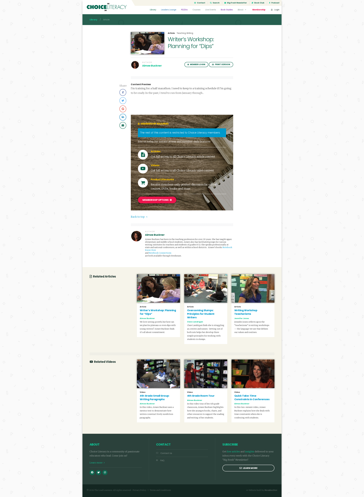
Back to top (138, 216)
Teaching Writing (185, 33)
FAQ (162, 460)
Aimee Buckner (152, 65)
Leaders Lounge (168, 9)
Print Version (222, 64)
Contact (201, 3)
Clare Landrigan (195, 322)
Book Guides (227, 9)
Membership (258, 9)
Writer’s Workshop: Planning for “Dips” (158, 312)
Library (153, 9)
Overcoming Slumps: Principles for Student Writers (200, 314)
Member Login (197, 64)
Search (216, 3)
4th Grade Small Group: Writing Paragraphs (154, 397)
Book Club (259, 3)
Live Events (210, 9)
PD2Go (184, 9)
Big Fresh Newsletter (237, 3)
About (241, 9)
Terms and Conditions (160, 490)
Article (171, 33)
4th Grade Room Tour (201, 395)
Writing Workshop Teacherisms (245, 312)
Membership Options (155, 200)
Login (276, 9)
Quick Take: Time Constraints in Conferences (252, 397)
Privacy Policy (139, 490)
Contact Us (166, 453)
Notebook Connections (160, 253)
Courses (196, 9)
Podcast (275, 3)
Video (142, 392)
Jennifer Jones (241, 318)
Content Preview (141, 84)
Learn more (96, 462)
